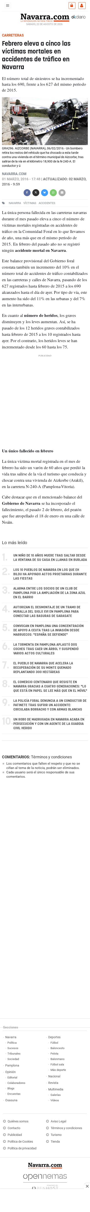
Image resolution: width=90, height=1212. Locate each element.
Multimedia (55, 1089)
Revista (53, 1083)
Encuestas (14, 1093)
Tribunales (14, 1053)
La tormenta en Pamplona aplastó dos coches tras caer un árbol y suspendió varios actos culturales (46, 649)
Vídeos (54, 1100)
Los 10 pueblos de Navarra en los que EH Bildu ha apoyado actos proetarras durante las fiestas (50, 574)
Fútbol (54, 1042)
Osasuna (11, 1100)
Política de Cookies (20, 1141)
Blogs (10, 1088)
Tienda (55, 1141)
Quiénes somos (18, 1121)
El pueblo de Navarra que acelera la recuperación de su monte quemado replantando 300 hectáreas (43, 668)
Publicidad (15, 1135)
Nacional (54, 1076)
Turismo (56, 1135)
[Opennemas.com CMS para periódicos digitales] (45, 1181)
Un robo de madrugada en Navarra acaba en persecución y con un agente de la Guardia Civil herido (48, 724)
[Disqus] (44, 841)
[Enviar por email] (62, 192)
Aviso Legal (58, 1121)
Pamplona (12, 1065)
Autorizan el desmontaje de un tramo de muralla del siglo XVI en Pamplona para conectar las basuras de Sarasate (46, 612)
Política (12, 1042)
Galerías (55, 1095)
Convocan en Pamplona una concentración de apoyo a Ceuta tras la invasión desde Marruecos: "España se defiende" (48, 630)
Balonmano (57, 1059)
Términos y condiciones (51, 757)
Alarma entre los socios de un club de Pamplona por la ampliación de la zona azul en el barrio (49, 593)
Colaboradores (16, 1083)
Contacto (14, 1128)
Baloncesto (57, 1048)
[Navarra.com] (45, 17)
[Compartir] (27, 192)
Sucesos (12, 1048)
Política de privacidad (22, 1148)
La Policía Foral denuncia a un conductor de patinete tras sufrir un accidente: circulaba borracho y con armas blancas (50, 705)
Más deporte (58, 1070)
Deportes (54, 1037)
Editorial (12, 1077)
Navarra (10, 1037)
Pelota (54, 1053)
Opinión (10, 1072)
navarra (15, 203)
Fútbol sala (57, 1064)
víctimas (29, 203)
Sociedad (13, 1059)
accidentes (47, 203)
